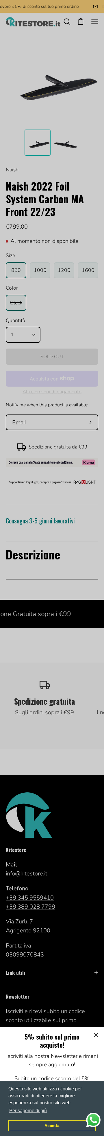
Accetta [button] (52, 1125)
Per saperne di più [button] (28, 1110)
